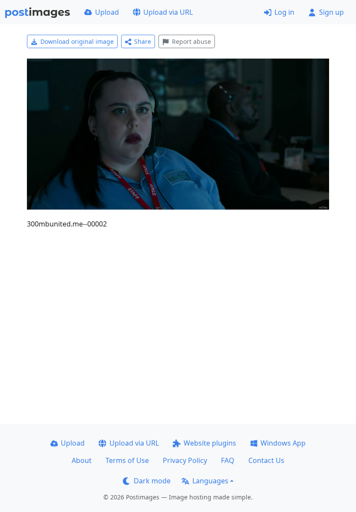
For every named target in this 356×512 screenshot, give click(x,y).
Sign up (331, 12)
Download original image (77, 41)
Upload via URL (168, 12)
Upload (107, 12)
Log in (284, 12)
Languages (210, 481)
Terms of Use (127, 460)
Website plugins (210, 443)
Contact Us (266, 460)
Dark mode (152, 481)
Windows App (283, 443)
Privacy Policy (185, 460)
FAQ (227, 460)
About (82, 460)
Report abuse (191, 41)
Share (142, 41)
